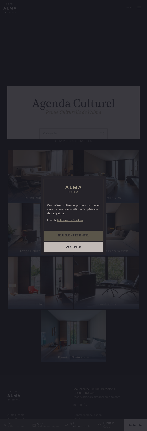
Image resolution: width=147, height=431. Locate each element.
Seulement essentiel (73, 235)
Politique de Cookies (70, 220)
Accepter (73, 247)
